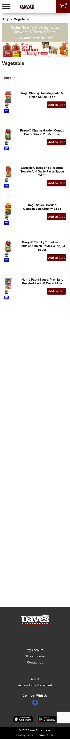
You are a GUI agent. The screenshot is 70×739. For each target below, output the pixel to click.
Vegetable (21, 19)
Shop (5, 19)
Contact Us (35, 662)
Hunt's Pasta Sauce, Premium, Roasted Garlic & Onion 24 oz (42, 281)
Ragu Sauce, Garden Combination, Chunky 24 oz (42, 207)
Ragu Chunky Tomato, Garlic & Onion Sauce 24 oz (42, 95)
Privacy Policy (24, 735)
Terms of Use (45, 735)
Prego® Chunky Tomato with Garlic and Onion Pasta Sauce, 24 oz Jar (42, 246)
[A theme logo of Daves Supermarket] (27, 6)
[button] (35, 49)
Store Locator (35, 656)
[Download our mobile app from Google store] (47, 719)
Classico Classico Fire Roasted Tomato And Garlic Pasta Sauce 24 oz (42, 171)
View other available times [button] (35, 38)
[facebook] (35, 704)
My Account (35, 650)
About (35, 679)
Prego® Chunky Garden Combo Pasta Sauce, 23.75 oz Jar (42, 132)
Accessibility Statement (35, 685)
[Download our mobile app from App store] (23, 719)
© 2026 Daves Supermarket (35, 730)
